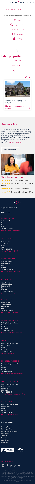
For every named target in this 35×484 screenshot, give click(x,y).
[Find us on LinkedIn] (11, 466)
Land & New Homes (9, 320)
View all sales (16, 61)
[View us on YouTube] (19, 466)
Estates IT (15, 480)
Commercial (6, 402)
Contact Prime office (7, 353)
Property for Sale (19, 25)
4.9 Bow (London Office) (19, 180)
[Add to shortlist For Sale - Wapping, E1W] (29, 108)
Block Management (10, 361)
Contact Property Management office (13, 394)
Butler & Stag (13, 479)
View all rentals (17, 66)
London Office (7, 218)
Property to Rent (19, 29)
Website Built (20, 479)
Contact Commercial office (9, 414)
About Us (4, 436)
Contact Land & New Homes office (12, 333)
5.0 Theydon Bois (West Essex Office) (17, 184)
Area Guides (5, 440)
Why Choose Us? (6, 438)
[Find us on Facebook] (7, 466)
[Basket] (33, 2)
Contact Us (19, 34)
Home (19, 20)
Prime (3, 340)
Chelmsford (6, 300)
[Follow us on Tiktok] (15, 466)
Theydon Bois (7, 238)
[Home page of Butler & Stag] (17, 2)
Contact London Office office (10, 231)
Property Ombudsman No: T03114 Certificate (13, 473)
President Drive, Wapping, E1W (15, 100)
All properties (16, 71)
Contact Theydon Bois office (10, 251)
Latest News (5, 442)
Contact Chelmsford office (9, 312)
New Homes (5, 433)
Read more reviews (10, 150)
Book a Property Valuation (9, 431)
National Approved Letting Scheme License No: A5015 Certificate (23, 476)
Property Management (11, 381)
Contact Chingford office (9, 294)
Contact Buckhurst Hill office (10, 271)
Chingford (6, 279)
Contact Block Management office (12, 374)
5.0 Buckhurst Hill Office (20, 189)
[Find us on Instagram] (3, 466)
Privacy (26, 480)
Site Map (19, 39)
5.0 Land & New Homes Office (22, 192)
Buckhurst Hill (8, 259)
